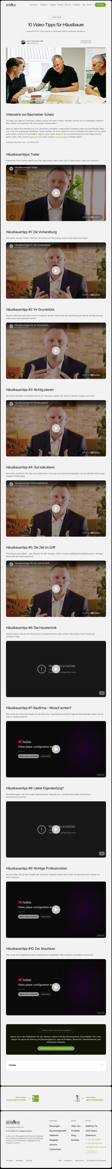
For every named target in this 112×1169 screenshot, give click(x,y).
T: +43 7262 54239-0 (93, 1139)
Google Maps (91, 1152)
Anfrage (100, 5)
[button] (56, 1066)
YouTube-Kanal (61, 137)
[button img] (56, 193)
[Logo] (11, 5)
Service (53, 1144)
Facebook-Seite (35, 137)
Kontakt (89, 5)
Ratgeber (53, 5)
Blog (83, 5)
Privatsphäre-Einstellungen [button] (96, 1160)
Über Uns (68, 5)
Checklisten (77, 5)
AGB (60, 1160)
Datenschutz (79, 1160)
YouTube (29, 1160)
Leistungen (33, 5)
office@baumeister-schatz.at (96, 1147)
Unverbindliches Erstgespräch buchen (56, 1048)
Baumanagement (57, 1130)
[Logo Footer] (13, 1122)
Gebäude (43, 5)
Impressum (68, 1160)
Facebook (9, 1160)
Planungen (54, 1126)
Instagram (19, 1160)
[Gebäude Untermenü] (48, 5)
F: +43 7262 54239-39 (94, 1143)
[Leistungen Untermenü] (38, 5)
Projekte (60, 5)
